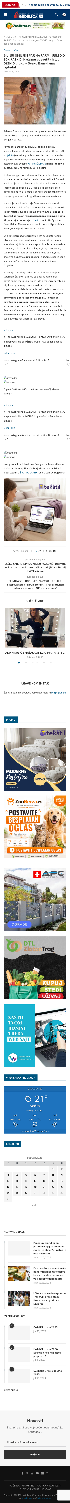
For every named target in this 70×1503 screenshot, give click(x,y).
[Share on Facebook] (43, 550)
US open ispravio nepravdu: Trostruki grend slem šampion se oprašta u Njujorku (49, 1298)
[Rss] (47, 1473)
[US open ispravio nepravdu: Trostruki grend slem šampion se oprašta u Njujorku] (19, 1298)
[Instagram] (32, 1473)
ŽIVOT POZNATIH (28, 472)
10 (8, 1181)
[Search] (56, 14)
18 (17, 1186)
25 (17, 1192)
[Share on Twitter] (46, 550)
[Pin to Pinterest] (50, 550)
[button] (22, 5)
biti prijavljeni (58, 692)
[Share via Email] (54, 550)
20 (35, 1186)
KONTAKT (46, 1489)
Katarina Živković (37, 163)
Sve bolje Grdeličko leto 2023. (47, 1372)
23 (61, 1186)
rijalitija (10, 155)
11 (17, 1181)
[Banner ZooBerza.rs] (35, 23)
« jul (34, 1205)
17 (8, 1186)
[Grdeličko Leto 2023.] (19, 1333)
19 (26, 1186)
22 (53, 1186)
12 (26, 1181)
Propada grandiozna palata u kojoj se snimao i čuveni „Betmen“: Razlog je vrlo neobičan (49, 1248)
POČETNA (15, 1485)
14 (44, 1181)
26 (25, 1192)
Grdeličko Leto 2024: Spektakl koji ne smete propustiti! (47, 1352)
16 (62, 1181)
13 (35, 1181)
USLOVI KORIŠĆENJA (29, 1489)
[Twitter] (27, 1473)
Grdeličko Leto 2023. (45, 1327)
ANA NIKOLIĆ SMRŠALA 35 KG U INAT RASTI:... (35, 652)
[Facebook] (22, 1473)
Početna (8, 37)
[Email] (42, 1473)
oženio (35, 220)
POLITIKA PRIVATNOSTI (48, 1485)
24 (8, 1192)
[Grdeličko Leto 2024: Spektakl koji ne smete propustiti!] (19, 1354)
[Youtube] (37, 1473)
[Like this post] (39, 550)
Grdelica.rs (27, 1498)
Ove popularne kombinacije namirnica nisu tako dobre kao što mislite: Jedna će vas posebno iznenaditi (49, 1273)
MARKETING (28, 1485)
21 (44, 1186)
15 (53, 1181)
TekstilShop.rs (44, 1498)
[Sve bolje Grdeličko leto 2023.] (19, 1376)
